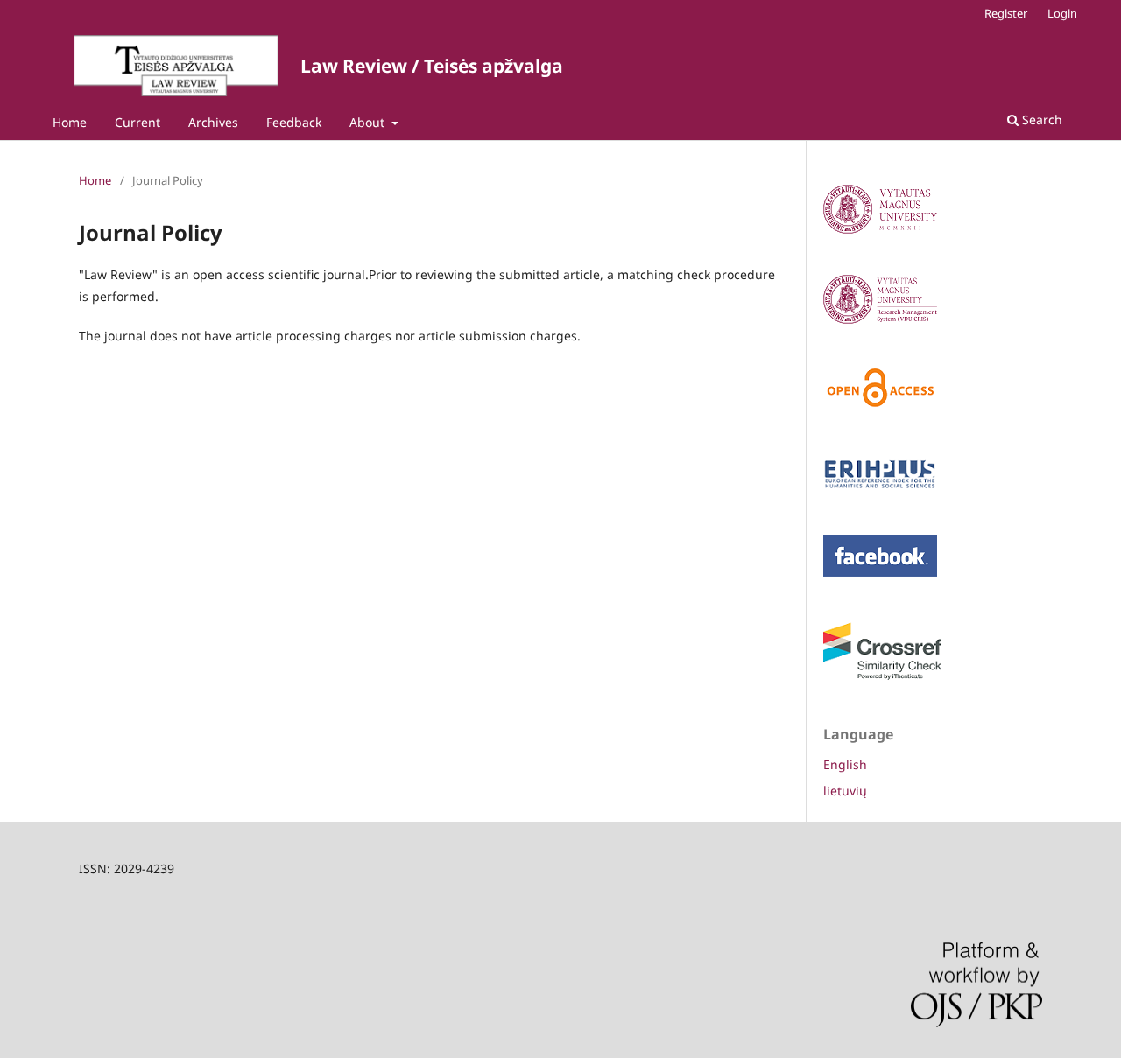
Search (1040, 119)
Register (1005, 13)
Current (137, 122)
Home (70, 122)
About (368, 122)
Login (1062, 13)
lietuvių (845, 790)
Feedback (293, 122)
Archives (213, 122)
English (845, 764)
